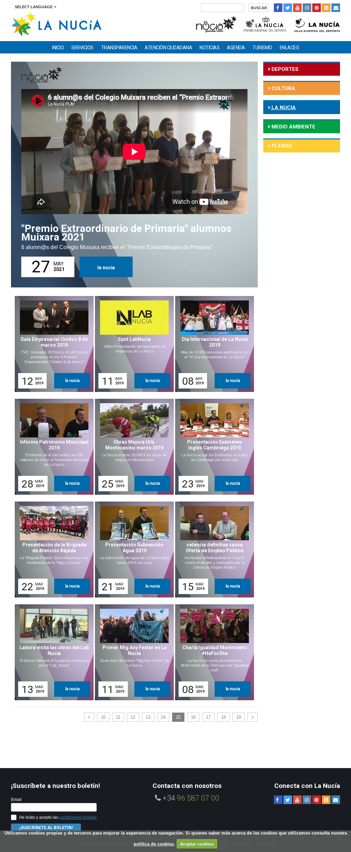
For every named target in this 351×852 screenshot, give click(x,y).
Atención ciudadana (168, 47)
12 (133, 717)
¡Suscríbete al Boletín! (46, 827)
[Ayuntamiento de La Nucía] (56, 24)
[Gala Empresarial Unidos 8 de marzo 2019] (51, 343)
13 (148, 717)
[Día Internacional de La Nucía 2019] (212, 343)
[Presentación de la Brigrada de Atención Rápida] (51, 549)
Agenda (236, 47)
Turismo (262, 47)
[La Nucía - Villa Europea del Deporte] (317, 23)
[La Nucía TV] (216, 23)
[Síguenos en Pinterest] (316, 7)
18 (223, 717)
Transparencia (119, 47)
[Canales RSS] (326, 7)
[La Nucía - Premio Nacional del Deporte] (265, 23)
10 (103, 717)
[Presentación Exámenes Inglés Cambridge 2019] (212, 446)
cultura (282, 88)
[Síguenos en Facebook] (278, 7)
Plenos (281, 146)
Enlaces (289, 47)
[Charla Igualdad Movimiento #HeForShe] (212, 652)
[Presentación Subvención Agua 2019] (132, 549)
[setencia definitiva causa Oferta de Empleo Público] (212, 549)
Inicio (58, 47)
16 (193, 717)
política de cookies (154, 844)
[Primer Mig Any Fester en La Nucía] (132, 652)
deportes (284, 69)
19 (238, 717)
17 (208, 717)
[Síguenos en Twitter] (287, 7)
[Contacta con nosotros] (335, 7)
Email (16, 799)
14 (163, 717)
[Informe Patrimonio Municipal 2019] (51, 446)
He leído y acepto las (58, 817)
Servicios (82, 47)
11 (118, 717)
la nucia (106, 267)
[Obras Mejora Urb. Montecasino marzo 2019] (132, 446)
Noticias (209, 47)
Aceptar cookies (197, 844)
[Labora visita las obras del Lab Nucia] (51, 652)
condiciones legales (78, 817)
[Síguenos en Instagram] (307, 7)
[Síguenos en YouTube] (297, 7)
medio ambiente (292, 127)
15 (178, 717)
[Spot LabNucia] (132, 343)
